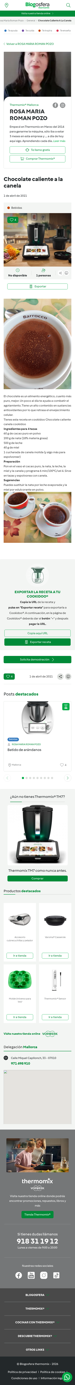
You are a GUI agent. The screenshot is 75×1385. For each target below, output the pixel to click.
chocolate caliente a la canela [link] (54, 20)
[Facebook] (19, 1275)
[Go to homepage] (37, 5)
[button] (68, 5)
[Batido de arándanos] (37, 720)
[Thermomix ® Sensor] (55, 980)
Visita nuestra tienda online (35, 13)
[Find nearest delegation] (6, 5)
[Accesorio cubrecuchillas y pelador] (20, 918)
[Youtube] (31, 1275)
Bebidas (13, 739)
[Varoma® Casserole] (55, 918)
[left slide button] (7, 778)
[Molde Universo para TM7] (20, 980)
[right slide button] (67, 778)
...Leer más (58, 141)
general (31, 20)
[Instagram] (44, 1275)
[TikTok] (56, 1275)
